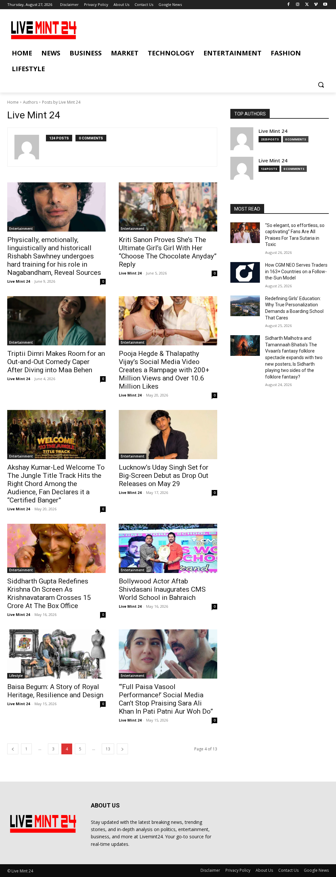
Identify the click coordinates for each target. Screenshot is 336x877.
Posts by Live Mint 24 (61, 102)
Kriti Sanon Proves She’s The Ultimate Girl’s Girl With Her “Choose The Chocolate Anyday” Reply (168, 252)
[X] (307, 5)
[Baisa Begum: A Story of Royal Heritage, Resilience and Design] (56, 654)
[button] (321, 84)
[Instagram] (298, 5)
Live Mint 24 (18, 281)
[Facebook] (288, 5)
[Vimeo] (316, 5)
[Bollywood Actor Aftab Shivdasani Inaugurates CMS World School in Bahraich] (168, 548)
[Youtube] (325, 5)
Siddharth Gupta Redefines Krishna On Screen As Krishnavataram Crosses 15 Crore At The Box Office (49, 593)
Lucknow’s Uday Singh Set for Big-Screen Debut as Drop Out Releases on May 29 (163, 475)
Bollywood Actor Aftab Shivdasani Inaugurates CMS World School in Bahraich (162, 589)
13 (108, 749)
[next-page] (122, 749)
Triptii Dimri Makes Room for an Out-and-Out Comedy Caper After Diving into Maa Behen (56, 362)
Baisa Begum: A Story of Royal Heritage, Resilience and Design (55, 691)
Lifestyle (16, 675)
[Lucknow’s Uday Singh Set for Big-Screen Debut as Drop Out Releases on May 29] (168, 434)
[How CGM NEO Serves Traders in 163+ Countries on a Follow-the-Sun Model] (245, 272)
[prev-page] (12, 749)
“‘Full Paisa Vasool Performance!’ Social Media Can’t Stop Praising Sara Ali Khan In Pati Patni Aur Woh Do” (166, 699)
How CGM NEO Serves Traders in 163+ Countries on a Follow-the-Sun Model (296, 271)
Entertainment (21, 228)
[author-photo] (30, 147)
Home (13, 102)
